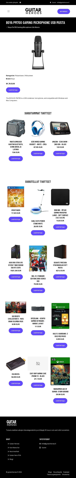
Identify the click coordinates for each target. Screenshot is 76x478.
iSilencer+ (16, 374)
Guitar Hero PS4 (15, 455)
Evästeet (66, 472)
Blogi (11, 459)
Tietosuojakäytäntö (54, 474)
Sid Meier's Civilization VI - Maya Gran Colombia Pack (16, 318)
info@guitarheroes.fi (63, 2)
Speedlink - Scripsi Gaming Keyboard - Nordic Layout (38, 321)
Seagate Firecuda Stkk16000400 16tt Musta (60, 265)
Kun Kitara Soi (14, 448)
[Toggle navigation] (8, 11)
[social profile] (20, 2)
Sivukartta (65, 474)
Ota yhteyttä (57, 472)
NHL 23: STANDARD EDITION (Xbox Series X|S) (38, 278)
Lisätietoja (13, 90)
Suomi (54, 2)
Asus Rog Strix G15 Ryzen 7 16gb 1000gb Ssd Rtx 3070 (15, 265)
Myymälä (63, 11)
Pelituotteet (29, 76)
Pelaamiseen (19, 76)
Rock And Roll (14, 451)
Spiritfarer (15, 210)
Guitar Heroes (14, 444)
